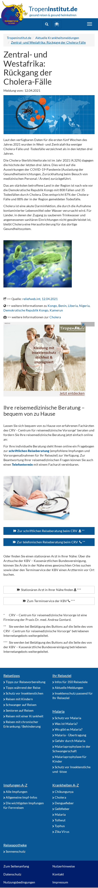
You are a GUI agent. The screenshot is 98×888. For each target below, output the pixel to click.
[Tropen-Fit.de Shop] (56, 24)
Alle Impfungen (16, 792)
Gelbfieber (62, 809)
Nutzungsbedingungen (19, 882)
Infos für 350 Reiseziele (71, 682)
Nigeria (84, 306)
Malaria (58, 711)
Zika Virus (61, 831)
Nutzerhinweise (63, 866)
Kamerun (56, 310)
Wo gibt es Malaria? (68, 729)
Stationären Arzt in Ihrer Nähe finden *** (50, 590)
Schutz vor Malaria (67, 718)
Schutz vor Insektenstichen (24, 693)
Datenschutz (12, 874)
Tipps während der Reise (22, 688)
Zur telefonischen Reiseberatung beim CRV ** (50, 542)
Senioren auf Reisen (19, 710)
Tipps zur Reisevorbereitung (25, 682)
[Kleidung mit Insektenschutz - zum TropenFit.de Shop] (49, 359)
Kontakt (58, 874)
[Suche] (46, 24)
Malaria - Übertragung (70, 735)
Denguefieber (64, 803)
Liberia (73, 306)
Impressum (60, 882)
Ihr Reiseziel (61, 675)
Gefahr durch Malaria (69, 741)
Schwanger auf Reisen (20, 705)
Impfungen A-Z (15, 785)
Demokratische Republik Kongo (25, 310)
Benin (62, 306)
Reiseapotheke (15, 845)
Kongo (52, 306)
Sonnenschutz (15, 851)
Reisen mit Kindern (19, 699)
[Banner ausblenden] (83, 324)
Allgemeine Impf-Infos (21, 797)
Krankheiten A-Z (65, 785)
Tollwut (59, 820)
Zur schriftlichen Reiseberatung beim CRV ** (51, 531)
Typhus (59, 826)
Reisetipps (11, 675)
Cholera (55, 317)
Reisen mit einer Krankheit (24, 716)
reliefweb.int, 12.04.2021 (40, 299)
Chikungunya (63, 792)
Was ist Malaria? (66, 724)
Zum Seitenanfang (16, 866)
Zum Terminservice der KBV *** (50, 601)
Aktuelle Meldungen (68, 688)
